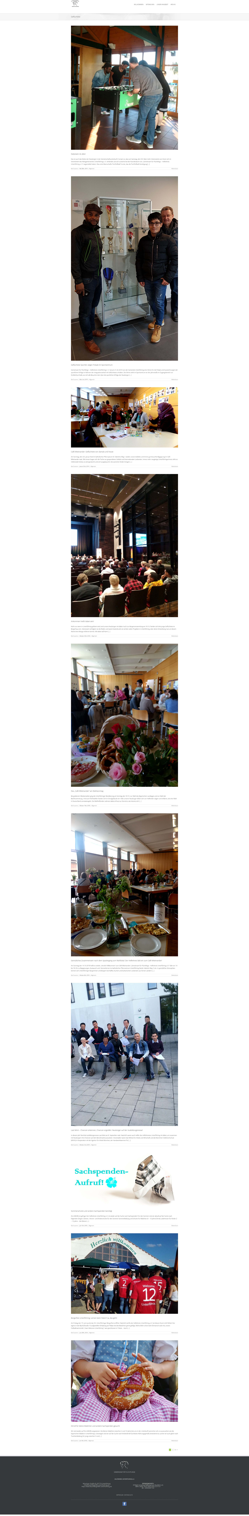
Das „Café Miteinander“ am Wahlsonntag (87, 791)
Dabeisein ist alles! (78, 154)
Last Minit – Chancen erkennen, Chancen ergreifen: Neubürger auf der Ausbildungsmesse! (107, 1130)
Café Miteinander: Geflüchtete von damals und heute (92, 452)
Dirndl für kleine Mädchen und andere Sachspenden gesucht (95, 1426)
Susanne (75, 168)
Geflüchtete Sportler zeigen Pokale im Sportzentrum (92, 365)
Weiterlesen (174, 168)
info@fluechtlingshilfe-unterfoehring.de (97, 1485)
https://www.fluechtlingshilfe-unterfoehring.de (97, 1486)
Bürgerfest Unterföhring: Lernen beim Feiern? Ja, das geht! (94, 1318)
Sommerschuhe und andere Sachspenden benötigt (91, 1211)
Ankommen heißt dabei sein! (82, 621)
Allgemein (91, 168)
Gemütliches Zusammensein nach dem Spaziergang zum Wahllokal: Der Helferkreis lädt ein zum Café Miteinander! (116, 960)
